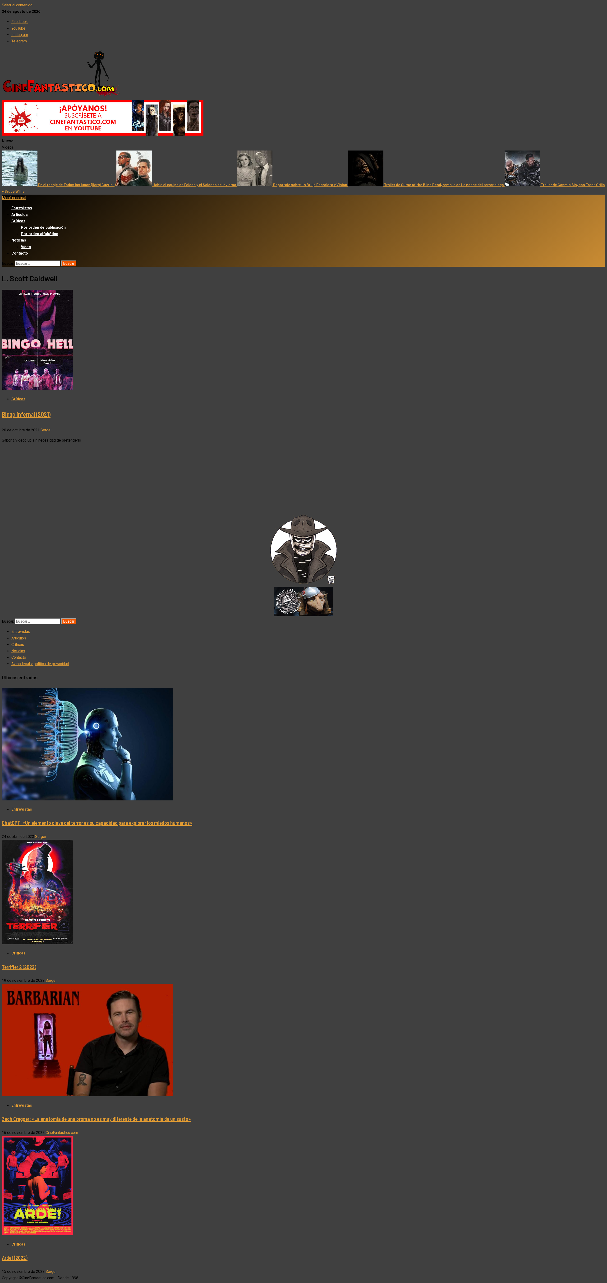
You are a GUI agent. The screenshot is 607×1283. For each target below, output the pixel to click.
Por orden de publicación (43, 227)
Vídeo (26, 247)
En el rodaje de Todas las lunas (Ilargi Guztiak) (77, 184)
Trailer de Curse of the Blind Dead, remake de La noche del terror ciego (444, 184)
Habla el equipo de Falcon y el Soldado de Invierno (195, 184)
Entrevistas (21, 208)
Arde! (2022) (15, 1258)
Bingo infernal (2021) (26, 414)
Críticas (18, 221)
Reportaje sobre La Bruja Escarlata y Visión (310, 184)
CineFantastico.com (62, 1132)
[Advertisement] (303, 480)
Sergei (46, 430)
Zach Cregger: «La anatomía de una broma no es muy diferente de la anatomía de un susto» (96, 1119)
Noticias (18, 240)
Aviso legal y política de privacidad (40, 664)
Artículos (19, 214)
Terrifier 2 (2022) (19, 967)
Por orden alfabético (39, 234)
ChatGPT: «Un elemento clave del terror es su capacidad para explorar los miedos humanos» (97, 823)
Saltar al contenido (17, 5)
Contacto (19, 253)
